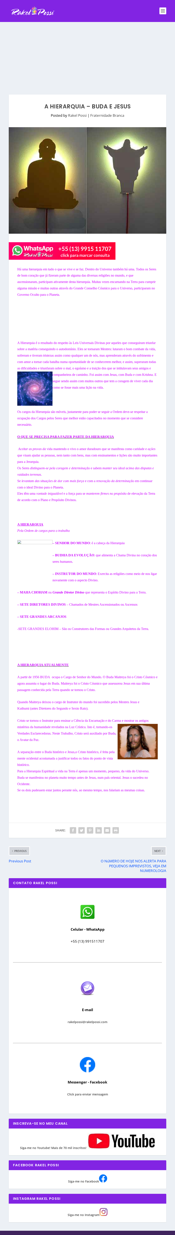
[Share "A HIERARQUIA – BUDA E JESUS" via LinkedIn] (98, 830)
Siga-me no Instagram (83, 1215)
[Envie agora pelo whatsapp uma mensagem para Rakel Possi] (87, 918)
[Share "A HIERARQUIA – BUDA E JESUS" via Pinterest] (90, 830)
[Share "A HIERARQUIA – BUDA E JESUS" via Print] (115, 830)
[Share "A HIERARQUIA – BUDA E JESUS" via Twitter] (81, 830)
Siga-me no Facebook (83, 1181)
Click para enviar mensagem (87, 1094)
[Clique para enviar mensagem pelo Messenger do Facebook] (87, 1071)
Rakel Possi (77, 115)
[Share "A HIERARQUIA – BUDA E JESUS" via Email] (107, 830)
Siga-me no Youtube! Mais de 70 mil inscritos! (53, 1148)
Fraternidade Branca (107, 115)
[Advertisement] (87, 54)
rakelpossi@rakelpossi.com (87, 1022)
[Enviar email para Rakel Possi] (87, 999)
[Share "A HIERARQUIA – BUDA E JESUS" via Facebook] (73, 830)
